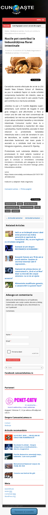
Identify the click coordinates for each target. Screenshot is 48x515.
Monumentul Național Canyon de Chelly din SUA (27, 465)
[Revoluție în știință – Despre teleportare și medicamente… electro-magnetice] (9, 448)
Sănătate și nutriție (12, 53)
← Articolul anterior (14, 218)
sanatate (16, 211)
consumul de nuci (12, 207)
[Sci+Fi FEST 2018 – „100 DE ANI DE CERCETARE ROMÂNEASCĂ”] (9, 439)
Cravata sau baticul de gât (24, 473)
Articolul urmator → (33, 218)
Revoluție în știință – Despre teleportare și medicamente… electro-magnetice (26, 447)
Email (8, 341)
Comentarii (10, 494)
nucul (8, 211)
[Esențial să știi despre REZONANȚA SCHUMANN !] (9, 250)
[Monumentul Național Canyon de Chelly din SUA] (9, 467)
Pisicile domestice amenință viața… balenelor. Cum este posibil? (28, 455)
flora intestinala (26, 207)
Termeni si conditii (24, 511)
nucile (37, 207)
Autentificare (9, 489)
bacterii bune (10, 204)
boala (20, 204)
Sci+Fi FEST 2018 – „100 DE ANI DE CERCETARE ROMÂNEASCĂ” (27, 436)
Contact (7, 423)
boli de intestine (30, 204)
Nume (8, 334)
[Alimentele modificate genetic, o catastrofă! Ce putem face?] (9, 286)
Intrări (8, 491)
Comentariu (10, 311)
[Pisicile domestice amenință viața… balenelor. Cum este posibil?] (9, 458)
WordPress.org (10, 496)
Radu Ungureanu (33, 51)
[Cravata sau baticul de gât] (9, 477)
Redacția (8, 425)
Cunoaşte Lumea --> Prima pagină (18, 189)
